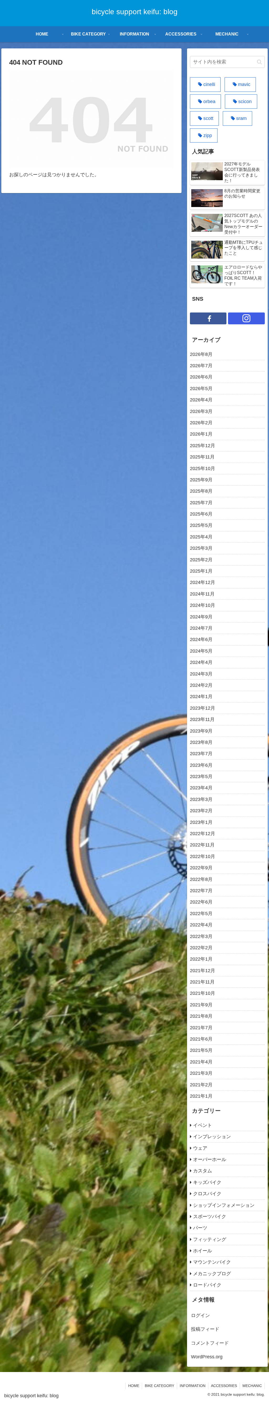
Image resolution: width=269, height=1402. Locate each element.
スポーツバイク (209, 1216)
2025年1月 (201, 571)
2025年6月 (201, 514)
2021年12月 (202, 970)
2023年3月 (201, 799)
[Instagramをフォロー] (246, 318)
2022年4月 (201, 924)
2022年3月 (201, 936)
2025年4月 (201, 536)
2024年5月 (201, 651)
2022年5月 (201, 913)
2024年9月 (201, 616)
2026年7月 (201, 365)
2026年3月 (201, 411)
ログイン (200, 1315)
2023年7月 (201, 753)
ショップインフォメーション (224, 1205)
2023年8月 (201, 742)
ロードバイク (207, 1285)
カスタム (202, 1170)
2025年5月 (201, 525)
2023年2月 (201, 810)
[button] (259, 62)
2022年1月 (201, 959)
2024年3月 (201, 674)
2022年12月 (202, 833)
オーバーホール (209, 1159)
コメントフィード (210, 1343)
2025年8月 (201, 491)
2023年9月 (201, 731)
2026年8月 (201, 354)
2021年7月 (201, 1027)
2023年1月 (201, 822)
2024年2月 (201, 685)
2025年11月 (202, 457)
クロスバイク (207, 1193)
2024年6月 (201, 639)
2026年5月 (201, 388)
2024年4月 (201, 662)
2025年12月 (202, 445)
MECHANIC (252, 1386)
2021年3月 (201, 1073)
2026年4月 (201, 399)
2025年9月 (201, 479)
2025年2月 (201, 559)
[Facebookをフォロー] (208, 318)
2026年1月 (201, 434)
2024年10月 (202, 605)
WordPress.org (207, 1356)
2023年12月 (202, 708)
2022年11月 (202, 845)
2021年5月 (201, 1050)
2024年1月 (201, 696)
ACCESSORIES (224, 1386)
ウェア (200, 1148)
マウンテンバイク (212, 1262)
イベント (202, 1125)
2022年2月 (201, 947)
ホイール (202, 1250)
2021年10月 (202, 993)
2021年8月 (201, 1016)
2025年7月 (201, 502)
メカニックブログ (212, 1273)
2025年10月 (202, 468)
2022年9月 (201, 867)
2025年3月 (201, 548)
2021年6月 (201, 1039)
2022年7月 (201, 890)
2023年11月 (202, 719)
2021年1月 (201, 1096)
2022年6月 (201, 902)
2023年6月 (201, 765)
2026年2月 (201, 422)
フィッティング (209, 1239)
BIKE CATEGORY (159, 1386)
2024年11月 (202, 594)
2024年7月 (201, 628)
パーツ (200, 1227)
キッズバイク (207, 1182)
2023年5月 (201, 776)
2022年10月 (202, 856)
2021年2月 (201, 1084)
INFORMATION (192, 1386)
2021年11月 (202, 982)
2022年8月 (201, 879)
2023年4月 (201, 787)
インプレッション (212, 1136)
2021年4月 (201, 1062)
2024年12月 (202, 582)
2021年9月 (201, 1004)
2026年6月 (201, 377)
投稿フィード (205, 1329)
